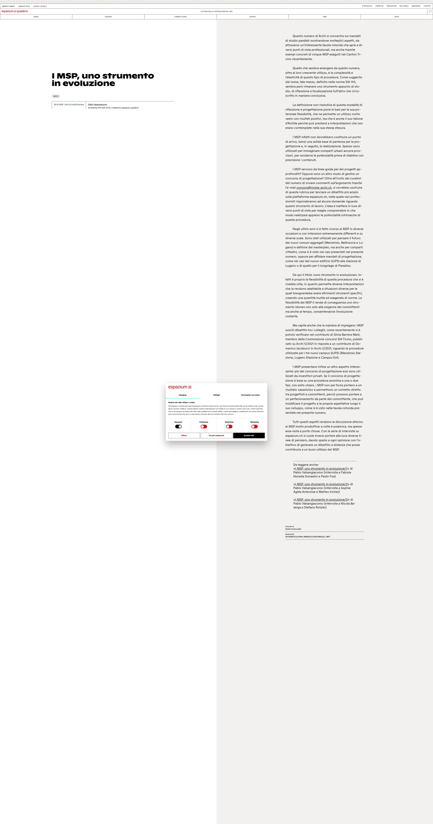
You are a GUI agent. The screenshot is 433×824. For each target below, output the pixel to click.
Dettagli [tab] (216, 395)
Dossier (108, 17)
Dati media (404, 6)
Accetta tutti (249, 435)
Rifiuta (184, 435)
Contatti (427, 6)
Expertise (379, 6)
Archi (55, 96)
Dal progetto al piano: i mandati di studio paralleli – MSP (307, 537)
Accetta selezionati (216, 435)
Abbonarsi (416, 6)
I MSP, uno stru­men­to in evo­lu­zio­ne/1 (321, 468)
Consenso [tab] (183, 395)
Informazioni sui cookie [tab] (250, 395)
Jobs (325, 17)
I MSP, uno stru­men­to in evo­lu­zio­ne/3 (321, 499)
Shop (397, 17)
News (36, 17)
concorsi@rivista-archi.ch (314, 187)
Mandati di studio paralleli (293, 529)
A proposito (367, 6)
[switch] (204, 426)
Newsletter (391, 6)
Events (252, 17)
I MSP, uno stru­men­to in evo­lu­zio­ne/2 (321, 484)
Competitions (180, 17)
